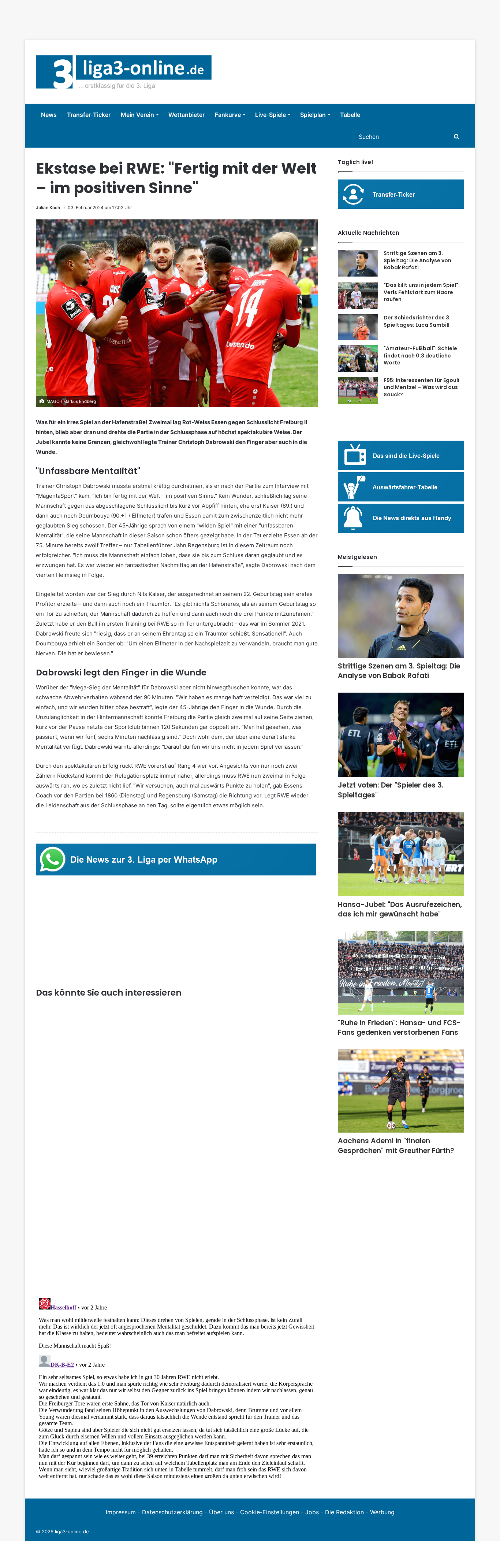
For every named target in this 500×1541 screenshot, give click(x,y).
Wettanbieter (186, 114)
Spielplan (313, 114)
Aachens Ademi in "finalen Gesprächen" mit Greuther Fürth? (396, 1146)
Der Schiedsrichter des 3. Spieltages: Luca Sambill (417, 321)
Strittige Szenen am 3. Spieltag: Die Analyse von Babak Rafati (417, 260)
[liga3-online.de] (124, 72)
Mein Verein (137, 114)
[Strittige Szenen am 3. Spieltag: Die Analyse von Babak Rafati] (358, 263)
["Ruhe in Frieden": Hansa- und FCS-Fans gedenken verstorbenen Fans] (401, 973)
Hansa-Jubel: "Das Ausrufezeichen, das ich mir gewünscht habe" (400, 909)
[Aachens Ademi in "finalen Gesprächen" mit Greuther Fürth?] (401, 1091)
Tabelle (350, 114)
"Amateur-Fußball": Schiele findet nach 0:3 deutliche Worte (420, 355)
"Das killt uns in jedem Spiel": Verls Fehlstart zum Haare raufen (422, 292)
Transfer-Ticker (89, 114)
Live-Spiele (270, 114)
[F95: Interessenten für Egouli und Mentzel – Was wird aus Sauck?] (358, 390)
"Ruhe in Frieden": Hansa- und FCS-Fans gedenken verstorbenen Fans (399, 1028)
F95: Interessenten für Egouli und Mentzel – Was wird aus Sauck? (421, 387)
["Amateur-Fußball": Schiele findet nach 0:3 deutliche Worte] (358, 358)
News (49, 114)
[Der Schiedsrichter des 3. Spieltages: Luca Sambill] (358, 327)
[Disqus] (177, 1386)
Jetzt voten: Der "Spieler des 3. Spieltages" (391, 790)
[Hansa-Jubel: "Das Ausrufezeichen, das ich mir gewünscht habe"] (401, 854)
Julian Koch (48, 207)
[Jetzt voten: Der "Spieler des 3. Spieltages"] (401, 735)
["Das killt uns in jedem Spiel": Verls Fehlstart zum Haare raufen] (358, 295)
